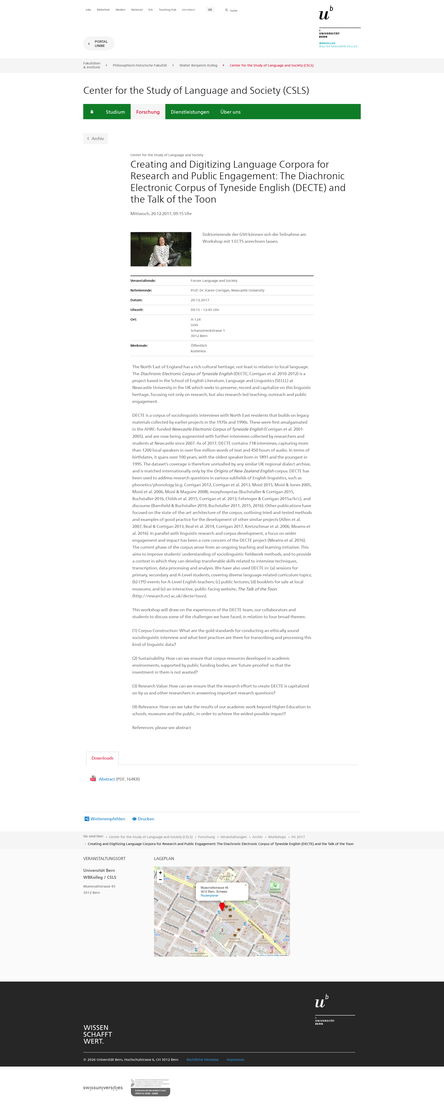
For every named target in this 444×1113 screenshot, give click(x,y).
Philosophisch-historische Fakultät (140, 65)
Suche (233, 10)
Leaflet (261, 955)
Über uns (230, 111)
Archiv (98, 138)
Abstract (119, 779)
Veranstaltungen (233, 836)
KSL (150, 9)
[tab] (102, 758)
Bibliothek (103, 9)
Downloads (102, 758)
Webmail (137, 9)
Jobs (88, 9)
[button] (222, 907)
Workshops (277, 836)
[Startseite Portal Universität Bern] (340, 26)
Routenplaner (209, 895)
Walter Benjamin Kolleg (198, 65)
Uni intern (188, 9)
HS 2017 (298, 836)
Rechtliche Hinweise (203, 1059)
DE (210, 9)
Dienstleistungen (190, 111)
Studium (115, 111)
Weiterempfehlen (108, 818)
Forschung (148, 111)
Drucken (146, 818)
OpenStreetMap (273, 955)
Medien (120, 9)
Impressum (235, 1059)
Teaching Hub (167, 9)
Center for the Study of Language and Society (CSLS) (151, 836)
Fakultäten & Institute (91, 65)
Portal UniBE (101, 43)
